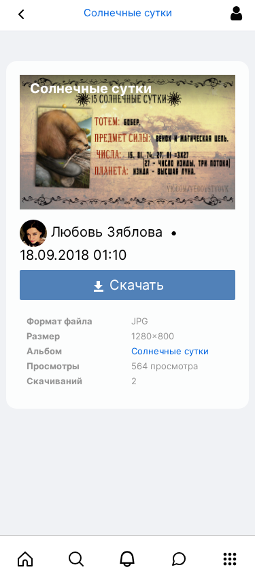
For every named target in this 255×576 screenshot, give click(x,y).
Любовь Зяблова (109, 232)
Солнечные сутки (170, 350)
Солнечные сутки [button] (128, 12)
